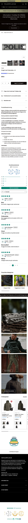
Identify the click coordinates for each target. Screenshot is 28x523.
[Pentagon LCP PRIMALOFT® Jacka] (7, 405)
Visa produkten (14, 27)
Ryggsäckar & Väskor (20, 288)
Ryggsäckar (6, 350)
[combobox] (14, 7)
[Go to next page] (18, 265)
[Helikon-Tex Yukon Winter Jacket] (20, 405)
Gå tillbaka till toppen (14, 451)
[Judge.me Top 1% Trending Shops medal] (20, 513)
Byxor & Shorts (7, 370)
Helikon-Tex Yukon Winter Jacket (19, 415)
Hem (2, 32)
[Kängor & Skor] (7, 280)
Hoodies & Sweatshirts (9, 391)
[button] (25, 4)
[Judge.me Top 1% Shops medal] (14, 513)
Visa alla (25, 396)
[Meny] (2, 4)
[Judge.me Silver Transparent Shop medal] (7, 513)
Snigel (2, 68)
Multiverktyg (7, 330)
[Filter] (2, 192)
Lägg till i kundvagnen (18, 83)
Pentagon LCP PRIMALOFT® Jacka (7, 415)
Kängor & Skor (7, 288)
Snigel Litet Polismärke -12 (8, 32)
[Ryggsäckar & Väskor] (19, 280)
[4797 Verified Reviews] (14, 446)
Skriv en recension (14, 188)
